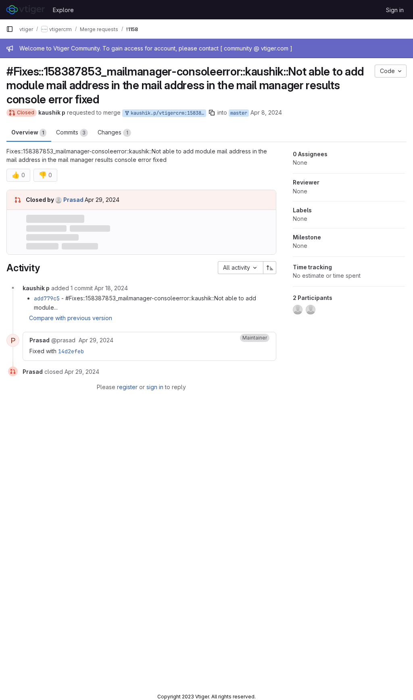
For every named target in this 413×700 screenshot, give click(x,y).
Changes (113, 132)
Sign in (395, 9)
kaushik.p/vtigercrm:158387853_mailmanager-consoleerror (167, 113)
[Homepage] (25, 9)
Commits (71, 132)
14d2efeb (71, 351)
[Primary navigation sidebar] (9, 29)
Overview (27, 132)
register (127, 387)
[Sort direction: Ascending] (269, 267)
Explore (63, 9)
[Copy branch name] (212, 112)
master (238, 113)
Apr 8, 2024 (266, 112)
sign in (154, 387)
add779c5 (47, 298)
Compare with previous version (70, 317)
